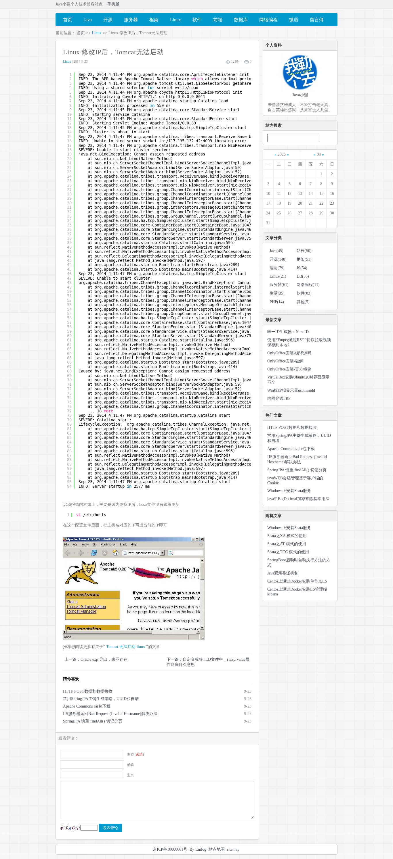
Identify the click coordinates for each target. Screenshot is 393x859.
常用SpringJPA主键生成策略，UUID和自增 (101, 699)
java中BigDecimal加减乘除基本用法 (298, 499)
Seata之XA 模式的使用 (287, 536)
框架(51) (304, 259)
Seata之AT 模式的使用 (286, 544)
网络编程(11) (308, 285)
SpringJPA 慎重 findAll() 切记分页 (92, 721)
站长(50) (304, 251)
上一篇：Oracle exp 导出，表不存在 (95, 659)
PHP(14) (277, 302)
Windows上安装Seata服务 (289, 491)
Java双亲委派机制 (282, 573)
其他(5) (303, 302)
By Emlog (198, 849)
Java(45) (276, 251)
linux (141, 647)
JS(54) (302, 268)
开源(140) (278, 259)
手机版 (113, 4)
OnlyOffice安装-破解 (285, 361)
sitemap (233, 849)
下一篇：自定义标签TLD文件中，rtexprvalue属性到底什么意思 (208, 662)
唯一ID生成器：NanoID (288, 332)
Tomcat (112, 647)
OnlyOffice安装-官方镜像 (289, 369)
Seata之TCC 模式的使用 (288, 552)
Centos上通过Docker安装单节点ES (297, 581)
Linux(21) (278, 276)
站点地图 (217, 849)
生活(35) (277, 293)
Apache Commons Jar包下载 (86, 706)
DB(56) (303, 276)
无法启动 (127, 647)
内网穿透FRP (279, 398)
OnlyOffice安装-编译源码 (289, 353)
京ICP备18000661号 (170, 849)
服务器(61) (279, 285)
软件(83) (304, 293)
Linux (97, 33)
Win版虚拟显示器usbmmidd (291, 390)
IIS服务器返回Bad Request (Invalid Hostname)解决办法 (110, 714)
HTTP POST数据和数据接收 (87, 691)
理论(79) (277, 268)
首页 (81, 33)
